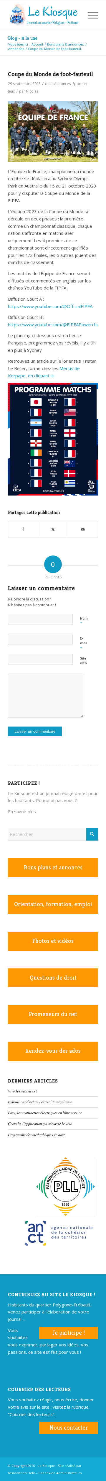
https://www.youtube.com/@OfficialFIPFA (50, 306)
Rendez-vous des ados (53, 1051)
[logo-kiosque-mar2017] (44, 15)
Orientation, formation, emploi (53, 904)
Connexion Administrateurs (60, 1473)
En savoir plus (22, 811)
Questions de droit (53, 977)
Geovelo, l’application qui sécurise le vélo (40, 1123)
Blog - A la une (22, 38)
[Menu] (90, 15)
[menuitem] (76, 15)
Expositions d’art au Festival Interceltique (40, 1101)
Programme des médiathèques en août (36, 1134)
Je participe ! (68, 1332)
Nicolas (32, 91)
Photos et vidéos (53, 941)
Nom (84, 621)
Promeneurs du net (53, 1014)
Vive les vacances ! (22, 1090)
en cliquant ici (41, 376)
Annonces (62, 83)
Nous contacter (68, 1427)
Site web (83, 660)
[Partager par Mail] (83, 529)
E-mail (83, 643)
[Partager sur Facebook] (23, 529)
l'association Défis (21, 1473)
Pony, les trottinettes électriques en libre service (45, 1112)
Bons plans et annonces (53, 867)
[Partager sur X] (53, 529)
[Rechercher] (76, 15)
